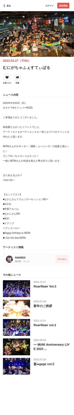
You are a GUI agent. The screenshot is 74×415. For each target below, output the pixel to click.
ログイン (49, 5)
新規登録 (63, 5)
